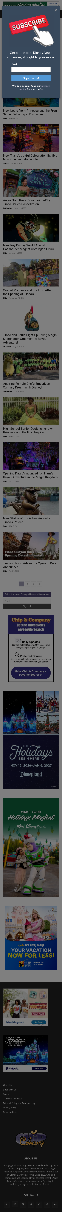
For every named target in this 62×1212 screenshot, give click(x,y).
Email (14, 64)
